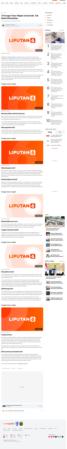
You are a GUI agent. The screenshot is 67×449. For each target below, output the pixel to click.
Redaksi (9, 428)
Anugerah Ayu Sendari (11, 24)
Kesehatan (33, 3)
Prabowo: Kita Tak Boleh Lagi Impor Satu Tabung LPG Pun (54, 277)
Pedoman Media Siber (28, 428)
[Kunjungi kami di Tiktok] (62, 437)
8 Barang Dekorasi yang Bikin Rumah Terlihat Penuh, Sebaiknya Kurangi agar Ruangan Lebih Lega (57, 122)
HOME (2, 3)
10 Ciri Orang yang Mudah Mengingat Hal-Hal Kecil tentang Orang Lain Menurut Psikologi (57, 114)
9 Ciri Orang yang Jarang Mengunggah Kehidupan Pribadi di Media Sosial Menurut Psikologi (56, 47)
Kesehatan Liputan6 (23, 363)
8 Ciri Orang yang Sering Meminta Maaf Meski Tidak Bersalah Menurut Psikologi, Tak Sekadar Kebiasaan (57, 81)
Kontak (4, 428)
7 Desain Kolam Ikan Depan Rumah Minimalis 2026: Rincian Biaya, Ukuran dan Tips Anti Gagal (57, 65)
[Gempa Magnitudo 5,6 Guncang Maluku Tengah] (48, 245)
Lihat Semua (61, 30)
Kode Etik (20, 428)
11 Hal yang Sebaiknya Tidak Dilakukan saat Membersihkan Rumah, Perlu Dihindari (57, 97)
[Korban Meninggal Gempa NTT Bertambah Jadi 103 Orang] (55, 221)
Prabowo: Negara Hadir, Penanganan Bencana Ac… (57, 234)
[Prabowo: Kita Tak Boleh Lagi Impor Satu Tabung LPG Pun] (55, 269)
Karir (56, 428)
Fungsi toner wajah (16, 57)
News (7, 3)
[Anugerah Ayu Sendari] (3, 25)
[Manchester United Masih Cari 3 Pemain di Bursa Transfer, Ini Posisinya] (48, 293)
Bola (21, 3)
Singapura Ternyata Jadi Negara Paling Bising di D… (57, 298)
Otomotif (45, 3)
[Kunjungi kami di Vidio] (49, 437)
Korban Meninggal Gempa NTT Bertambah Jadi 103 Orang (53, 229)
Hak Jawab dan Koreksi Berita (17, 430)
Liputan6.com (12, 440)
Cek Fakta (51, 3)
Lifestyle (26, 3)
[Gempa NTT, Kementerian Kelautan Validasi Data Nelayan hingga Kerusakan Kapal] (48, 239)
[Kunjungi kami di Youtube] (51, 437)
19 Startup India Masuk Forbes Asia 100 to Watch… (57, 287)
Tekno (39, 3)
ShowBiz (16, 3)
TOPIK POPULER (48, 12)
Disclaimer (15, 428)
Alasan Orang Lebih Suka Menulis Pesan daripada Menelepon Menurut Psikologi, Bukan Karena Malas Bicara (56, 56)
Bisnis (11, 3)
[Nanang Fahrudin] (5, 406)
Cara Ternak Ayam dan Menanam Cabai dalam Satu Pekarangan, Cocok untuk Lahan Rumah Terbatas (57, 73)
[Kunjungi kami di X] (56, 437)
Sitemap (35, 428)
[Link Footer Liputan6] (9, 423)
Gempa (47, 214)
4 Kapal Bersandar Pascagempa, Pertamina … (57, 250)
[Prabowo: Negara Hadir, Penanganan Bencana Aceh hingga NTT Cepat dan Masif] (48, 234)
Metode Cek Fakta (6, 430)
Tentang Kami (50, 428)
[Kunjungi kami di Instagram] (58, 437)
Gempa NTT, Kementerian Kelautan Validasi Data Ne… (57, 239)
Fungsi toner (12, 60)
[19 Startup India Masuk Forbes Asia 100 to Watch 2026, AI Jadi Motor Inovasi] (48, 288)
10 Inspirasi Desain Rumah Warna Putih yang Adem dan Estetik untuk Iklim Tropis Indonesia (57, 105)
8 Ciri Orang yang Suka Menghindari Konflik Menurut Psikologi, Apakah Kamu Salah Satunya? (57, 89)
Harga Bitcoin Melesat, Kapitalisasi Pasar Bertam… (57, 282)
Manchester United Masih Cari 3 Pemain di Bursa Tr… (57, 293)
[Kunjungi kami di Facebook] (53, 437)
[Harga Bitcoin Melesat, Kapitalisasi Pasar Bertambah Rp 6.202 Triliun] (48, 282)
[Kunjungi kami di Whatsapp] (60, 437)
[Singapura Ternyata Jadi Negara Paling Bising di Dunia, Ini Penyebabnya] (48, 299)
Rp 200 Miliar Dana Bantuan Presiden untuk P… (57, 255)
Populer (48, 30)
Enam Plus (58, 3)
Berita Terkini (49, 261)
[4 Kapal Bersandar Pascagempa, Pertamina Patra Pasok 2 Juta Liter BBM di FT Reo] (48, 250)
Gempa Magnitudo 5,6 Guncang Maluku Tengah (56, 245)
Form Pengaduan (43, 428)
